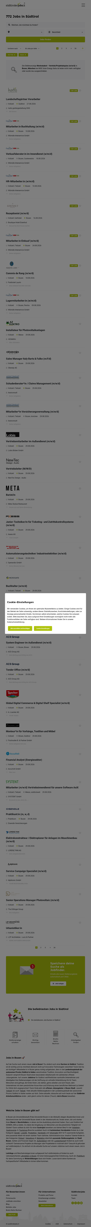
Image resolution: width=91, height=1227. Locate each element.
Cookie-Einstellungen (43, 628)
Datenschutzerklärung (15, 622)
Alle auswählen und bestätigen (20, 628)
